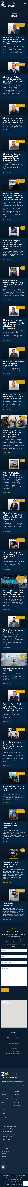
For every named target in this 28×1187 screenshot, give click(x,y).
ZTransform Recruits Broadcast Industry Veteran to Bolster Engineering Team (12, 157)
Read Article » (7, 56)
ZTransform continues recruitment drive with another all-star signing (13, 120)
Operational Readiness (7, 1134)
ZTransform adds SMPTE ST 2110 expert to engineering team (13, 363)
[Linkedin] (3, 1167)
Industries (16, 1091)
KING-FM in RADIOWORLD (9, 904)
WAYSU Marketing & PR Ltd (14, 1184)
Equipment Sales (6, 1139)
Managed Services (6, 1136)
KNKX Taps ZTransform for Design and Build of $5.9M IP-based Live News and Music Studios (13, 593)
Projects (3, 1145)
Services (3, 1123)
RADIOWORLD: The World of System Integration (11, 864)
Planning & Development (8, 1126)
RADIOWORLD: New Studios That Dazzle (11, 474)
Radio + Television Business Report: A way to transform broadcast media (13, 283)
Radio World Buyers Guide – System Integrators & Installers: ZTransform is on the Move (13, 244)
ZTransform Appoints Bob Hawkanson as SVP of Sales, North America (13, 396)
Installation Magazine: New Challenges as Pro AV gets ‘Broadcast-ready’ (13, 555)
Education (16, 1102)
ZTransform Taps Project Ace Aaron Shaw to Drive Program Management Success (13, 40)
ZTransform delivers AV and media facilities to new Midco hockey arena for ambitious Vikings (13, 196)
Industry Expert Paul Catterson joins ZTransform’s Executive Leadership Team (13, 707)
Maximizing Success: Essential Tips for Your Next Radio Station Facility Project (12, 433)
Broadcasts (4, 1148)
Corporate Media (6, 1151)
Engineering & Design (7, 1129)
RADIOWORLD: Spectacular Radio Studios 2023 (11, 825)
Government (17, 1105)
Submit (5, 990)
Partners (3, 1094)
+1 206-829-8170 (16, 1051)
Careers (3, 1106)
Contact (3, 1109)
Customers (4, 1098)
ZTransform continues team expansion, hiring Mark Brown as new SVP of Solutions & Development (13, 324)
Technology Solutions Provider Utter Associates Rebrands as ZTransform (13, 745)
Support (3, 1113)
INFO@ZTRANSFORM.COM (14, 1180)
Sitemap (3, 1117)
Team (3, 1102)
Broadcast (16, 1094)
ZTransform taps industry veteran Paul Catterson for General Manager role (12, 516)
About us (4, 1091)
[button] (25, 4)
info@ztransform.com (15, 1053)
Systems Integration (7, 1131)
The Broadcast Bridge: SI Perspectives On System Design (13, 788)
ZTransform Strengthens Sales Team (13, 631)
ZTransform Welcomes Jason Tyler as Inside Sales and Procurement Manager (13, 80)
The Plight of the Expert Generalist (13, 669)
